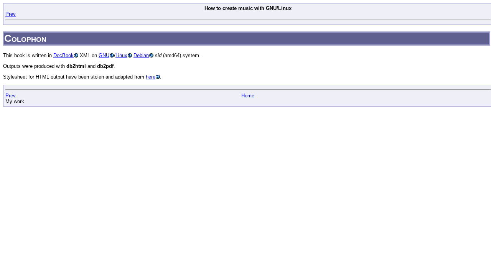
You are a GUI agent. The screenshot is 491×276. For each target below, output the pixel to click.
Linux (121, 55)
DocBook (63, 55)
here (150, 77)
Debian (141, 55)
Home (247, 96)
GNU (104, 55)
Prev (10, 14)
